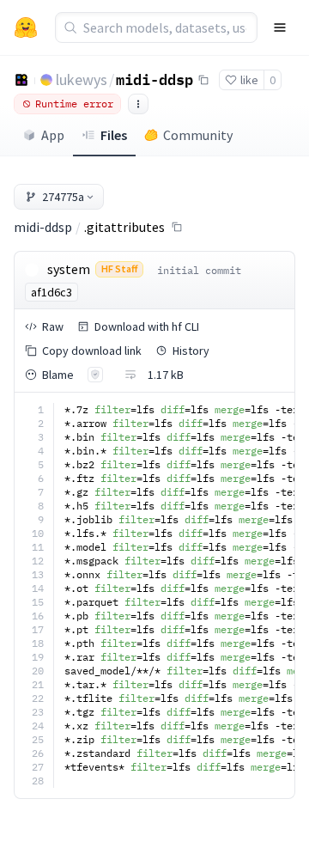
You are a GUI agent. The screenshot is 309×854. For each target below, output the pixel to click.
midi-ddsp (154, 79)
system (68, 269)
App (52, 134)
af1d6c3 (51, 292)
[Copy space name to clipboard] (203, 80)
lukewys (81, 79)
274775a (63, 196)
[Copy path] (177, 227)
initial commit (199, 270)
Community (198, 134)
